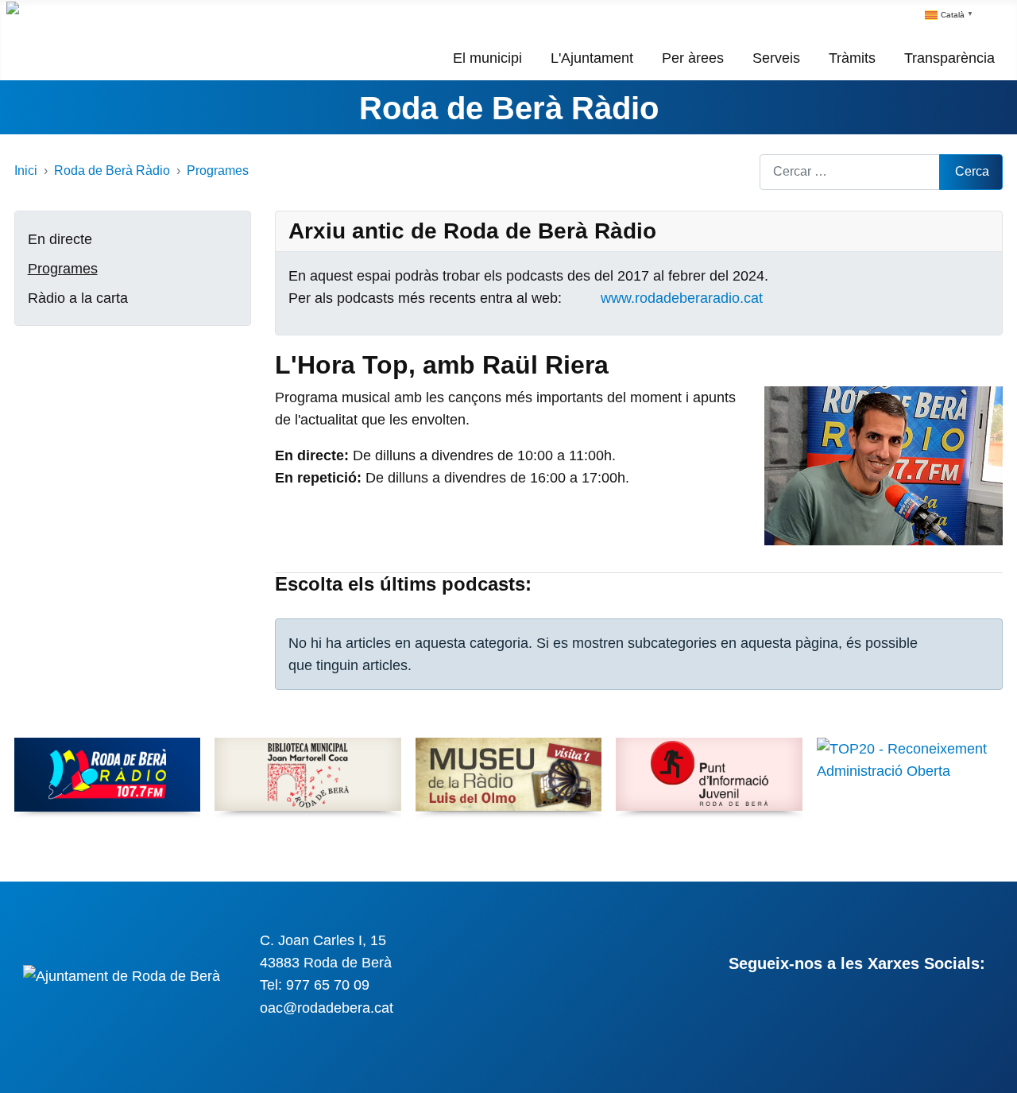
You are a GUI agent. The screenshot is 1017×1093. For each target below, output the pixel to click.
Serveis (776, 58)
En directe (60, 239)
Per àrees (693, 58)
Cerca (972, 171)
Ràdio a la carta (78, 298)
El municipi (487, 58)
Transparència (949, 58)
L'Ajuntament (592, 58)
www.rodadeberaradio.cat (682, 298)
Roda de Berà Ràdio (509, 108)
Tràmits (852, 58)
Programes (63, 269)
